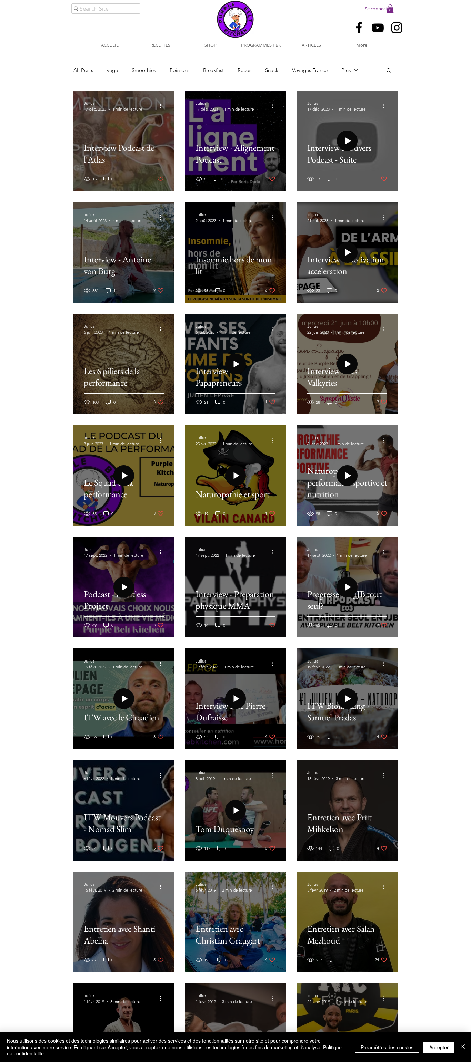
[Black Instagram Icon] (396, 27)
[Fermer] (463, 1047)
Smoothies (144, 70)
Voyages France (310, 70)
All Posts (83, 70)
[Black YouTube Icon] (377, 27)
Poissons (179, 70)
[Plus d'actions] (163, 106)
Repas (244, 70)
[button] (390, 8)
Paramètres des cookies (387, 1047)
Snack (271, 70)
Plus (346, 70)
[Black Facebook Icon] (358, 27)
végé (112, 70)
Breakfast (213, 70)
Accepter (439, 1047)
